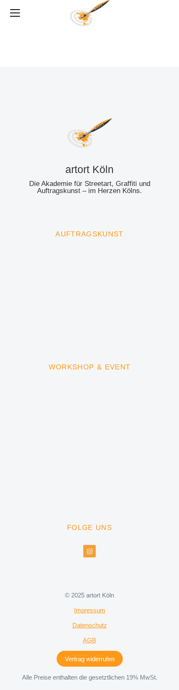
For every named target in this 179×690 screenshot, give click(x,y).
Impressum (89, 610)
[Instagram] (89, 551)
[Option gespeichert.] (166, 13)
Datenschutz (89, 625)
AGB (89, 640)
